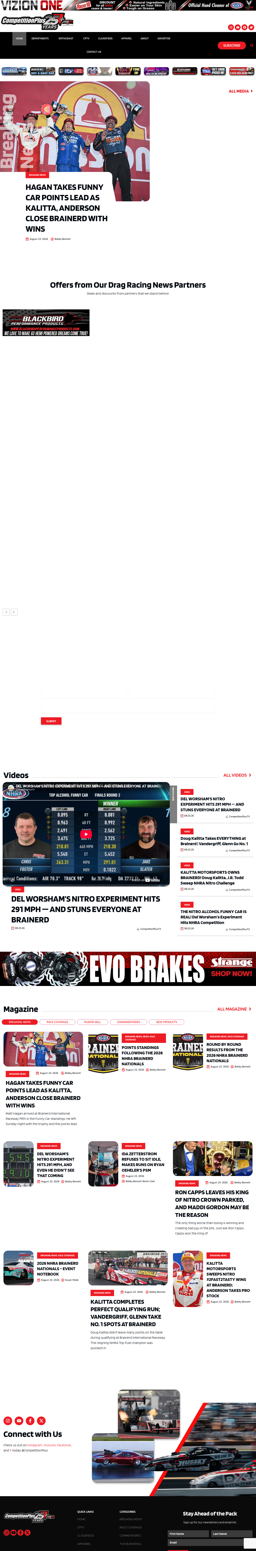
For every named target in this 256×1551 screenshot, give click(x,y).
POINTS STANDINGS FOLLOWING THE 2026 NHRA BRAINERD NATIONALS (142, 1055)
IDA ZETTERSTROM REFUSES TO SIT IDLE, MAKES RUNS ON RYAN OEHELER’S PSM (143, 1162)
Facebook (64, 1445)
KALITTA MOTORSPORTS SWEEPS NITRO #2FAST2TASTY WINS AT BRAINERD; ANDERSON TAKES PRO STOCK (228, 1279)
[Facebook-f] (30, 1420)
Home (19, 38)
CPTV (86, 38)
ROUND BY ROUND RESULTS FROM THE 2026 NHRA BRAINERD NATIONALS (227, 1052)
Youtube (49, 1445)
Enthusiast (66, 38)
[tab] (20, 1022)
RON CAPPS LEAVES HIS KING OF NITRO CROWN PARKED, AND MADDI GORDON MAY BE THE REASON (212, 1203)
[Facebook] (244, 27)
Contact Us (94, 52)
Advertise (163, 38)
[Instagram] (231, 27)
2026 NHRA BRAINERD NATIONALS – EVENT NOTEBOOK (57, 1268)
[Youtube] (238, 27)
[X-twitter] (41, 1420)
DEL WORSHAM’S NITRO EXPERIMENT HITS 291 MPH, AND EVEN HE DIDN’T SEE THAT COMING (56, 1164)
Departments (40, 38)
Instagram (34, 1445)
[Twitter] (251, 27)
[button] (6, 612)
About (145, 38)
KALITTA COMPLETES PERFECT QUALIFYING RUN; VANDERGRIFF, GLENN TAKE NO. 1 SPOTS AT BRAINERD (126, 1313)
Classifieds (105, 38)
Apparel (126, 38)
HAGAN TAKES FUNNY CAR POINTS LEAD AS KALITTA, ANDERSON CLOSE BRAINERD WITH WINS (67, 207)
